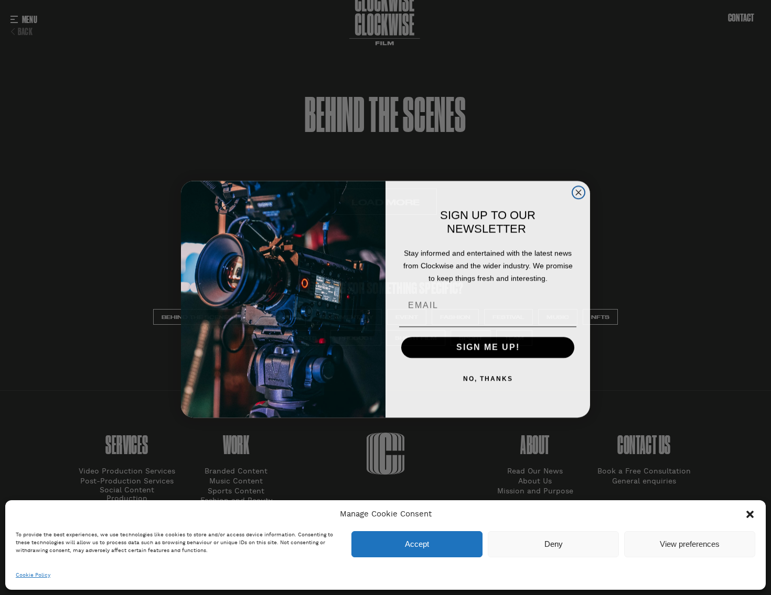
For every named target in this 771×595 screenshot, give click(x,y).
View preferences (690, 543)
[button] (750, 514)
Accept (417, 543)
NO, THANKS (488, 377)
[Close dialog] (578, 190)
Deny (553, 543)
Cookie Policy (33, 575)
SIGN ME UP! (488, 345)
